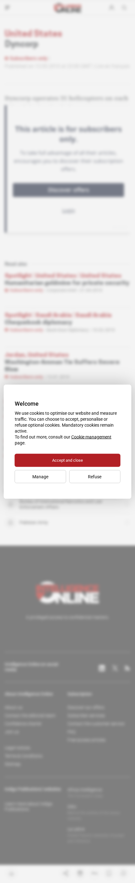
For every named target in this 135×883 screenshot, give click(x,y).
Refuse (94, 476)
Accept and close (67, 460)
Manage (40, 476)
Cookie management (91, 436)
